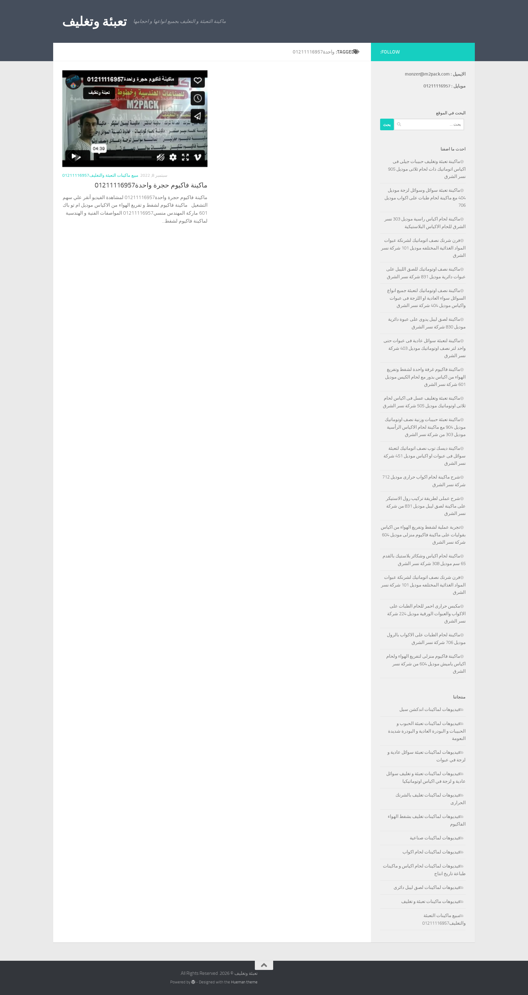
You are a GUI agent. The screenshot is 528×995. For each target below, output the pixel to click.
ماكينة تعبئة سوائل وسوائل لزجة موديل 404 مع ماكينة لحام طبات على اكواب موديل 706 (425, 197)
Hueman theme (244, 982)
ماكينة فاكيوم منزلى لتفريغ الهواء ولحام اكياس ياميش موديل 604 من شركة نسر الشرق (426, 663)
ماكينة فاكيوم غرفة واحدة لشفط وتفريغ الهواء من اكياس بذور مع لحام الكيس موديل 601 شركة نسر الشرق (425, 377)
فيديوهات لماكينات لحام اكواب (431, 852)
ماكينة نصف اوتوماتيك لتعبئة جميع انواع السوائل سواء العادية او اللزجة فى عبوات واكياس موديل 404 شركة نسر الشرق (426, 298)
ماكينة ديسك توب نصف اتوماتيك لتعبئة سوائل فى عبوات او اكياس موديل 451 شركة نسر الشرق (424, 456)
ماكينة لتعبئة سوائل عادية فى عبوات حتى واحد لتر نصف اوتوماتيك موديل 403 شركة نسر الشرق (424, 348)
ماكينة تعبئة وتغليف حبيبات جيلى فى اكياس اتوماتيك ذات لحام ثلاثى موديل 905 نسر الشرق (427, 169)
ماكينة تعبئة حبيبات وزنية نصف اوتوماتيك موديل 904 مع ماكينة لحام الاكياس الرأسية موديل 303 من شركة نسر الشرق (425, 427)
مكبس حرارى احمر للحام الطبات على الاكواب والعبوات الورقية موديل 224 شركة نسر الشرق (426, 613)
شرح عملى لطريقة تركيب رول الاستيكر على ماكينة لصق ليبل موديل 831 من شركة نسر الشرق (426, 506)
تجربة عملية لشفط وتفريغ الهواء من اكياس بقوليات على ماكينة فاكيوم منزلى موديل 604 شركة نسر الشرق (423, 534)
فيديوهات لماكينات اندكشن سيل (429, 709)
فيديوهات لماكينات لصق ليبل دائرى (427, 887)
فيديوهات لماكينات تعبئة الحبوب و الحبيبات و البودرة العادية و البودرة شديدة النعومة (427, 731)
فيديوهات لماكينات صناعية (435, 838)
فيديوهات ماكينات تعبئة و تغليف (430, 901)
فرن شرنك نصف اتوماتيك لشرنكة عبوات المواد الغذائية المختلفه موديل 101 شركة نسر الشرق (423, 248)
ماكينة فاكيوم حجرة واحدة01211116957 (151, 185)
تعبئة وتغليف (94, 21)
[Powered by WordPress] (193, 982)
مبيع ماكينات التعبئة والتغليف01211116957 (100, 175)
